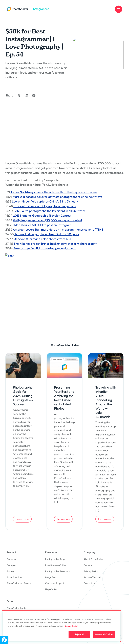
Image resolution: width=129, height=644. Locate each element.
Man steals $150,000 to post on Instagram (42, 225)
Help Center (51, 589)
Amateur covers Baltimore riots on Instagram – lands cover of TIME (58, 229)
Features (11, 559)
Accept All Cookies (104, 634)
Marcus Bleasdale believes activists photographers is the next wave (57, 197)
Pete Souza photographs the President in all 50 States (49, 211)
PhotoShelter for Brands (19, 583)
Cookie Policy (71, 626)
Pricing (10, 571)
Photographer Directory (57, 571)
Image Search (52, 577)
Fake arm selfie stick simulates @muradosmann (44, 248)
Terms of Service (92, 577)
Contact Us (89, 583)
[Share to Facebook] (33, 95)
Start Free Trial (14, 577)
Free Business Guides (55, 565)
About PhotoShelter (94, 559)
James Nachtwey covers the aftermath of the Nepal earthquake (53, 192)
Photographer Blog (55, 559)
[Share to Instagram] (26, 95)
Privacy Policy (91, 571)
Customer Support (54, 583)
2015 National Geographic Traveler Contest (42, 215)
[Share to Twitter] (19, 95)
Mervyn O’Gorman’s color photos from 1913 (42, 239)
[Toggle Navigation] (118, 9)
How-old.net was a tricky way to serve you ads (44, 206)
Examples (11, 565)
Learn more (24, 519)
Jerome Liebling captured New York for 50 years (46, 234)
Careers (88, 565)
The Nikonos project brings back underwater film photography (55, 244)
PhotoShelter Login (16, 608)
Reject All (79, 634)
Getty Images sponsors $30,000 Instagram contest (47, 220)
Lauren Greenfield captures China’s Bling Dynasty (45, 201)
